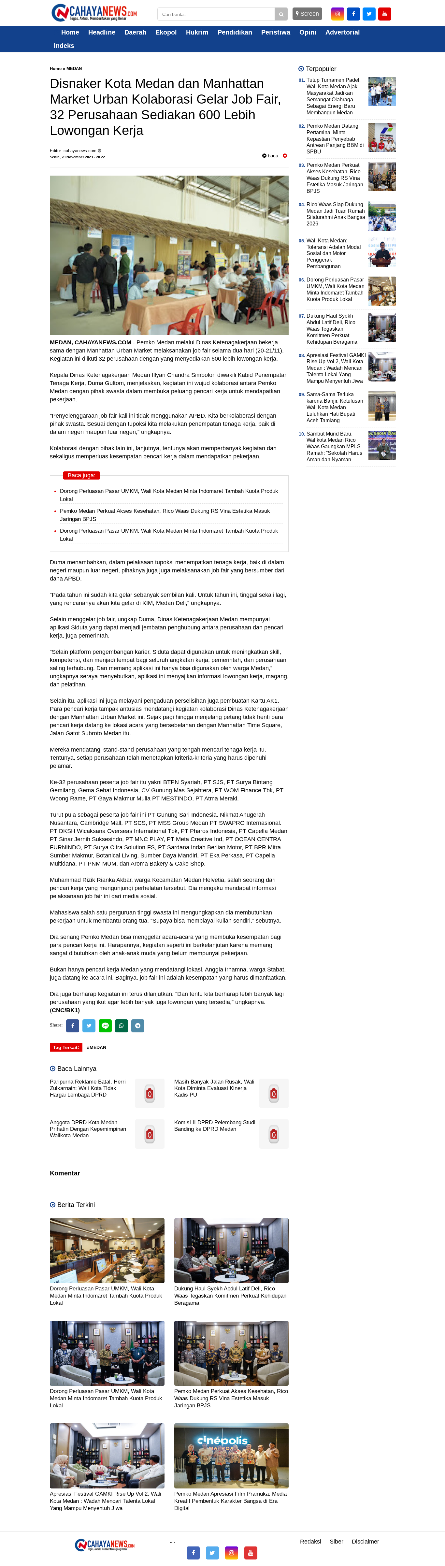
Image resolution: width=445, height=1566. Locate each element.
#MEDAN (96, 1047)
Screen (309, 13)
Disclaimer (365, 1541)
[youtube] (384, 14)
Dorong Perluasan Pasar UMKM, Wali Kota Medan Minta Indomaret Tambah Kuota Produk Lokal (106, 1296)
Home (69, 32)
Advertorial (342, 32)
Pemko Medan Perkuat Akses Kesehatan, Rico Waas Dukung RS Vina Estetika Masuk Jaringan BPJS (231, 1398)
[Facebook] (72, 1025)
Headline (101, 32)
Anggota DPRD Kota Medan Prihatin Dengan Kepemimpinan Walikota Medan (88, 1129)
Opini (307, 32)
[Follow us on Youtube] (250, 1552)
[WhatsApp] (121, 1025)
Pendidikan (235, 32)
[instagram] (337, 14)
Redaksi (310, 1541)
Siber (336, 1541)
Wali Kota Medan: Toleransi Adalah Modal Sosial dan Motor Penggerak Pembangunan (334, 253)
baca (272, 155)
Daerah (135, 32)
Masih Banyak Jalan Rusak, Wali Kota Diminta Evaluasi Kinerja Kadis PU (214, 1088)
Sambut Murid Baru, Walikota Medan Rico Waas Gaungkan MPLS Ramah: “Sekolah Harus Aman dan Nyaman (334, 447)
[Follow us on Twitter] (212, 1552)
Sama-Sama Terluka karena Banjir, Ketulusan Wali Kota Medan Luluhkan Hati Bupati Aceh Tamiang (335, 407)
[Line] (105, 1025)
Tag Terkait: (66, 1047)
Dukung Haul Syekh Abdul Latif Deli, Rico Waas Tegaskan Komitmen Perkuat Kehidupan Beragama (230, 1296)
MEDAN (74, 68)
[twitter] (369, 14)
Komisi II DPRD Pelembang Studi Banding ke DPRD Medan (214, 1125)
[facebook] (353, 14)
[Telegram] (137, 1025)
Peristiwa (275, 32)
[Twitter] (88, 1025)
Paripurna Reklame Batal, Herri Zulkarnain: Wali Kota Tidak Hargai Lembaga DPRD (88, 1088)
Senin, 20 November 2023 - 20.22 (77, 157)
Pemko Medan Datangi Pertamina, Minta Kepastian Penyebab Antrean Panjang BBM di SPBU (335, 139)
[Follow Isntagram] (231, 1552)
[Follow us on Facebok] (193, 1552)
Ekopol (166, 32)
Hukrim (197, 32)
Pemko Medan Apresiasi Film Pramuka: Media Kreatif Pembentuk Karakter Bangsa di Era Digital (230, 1501)
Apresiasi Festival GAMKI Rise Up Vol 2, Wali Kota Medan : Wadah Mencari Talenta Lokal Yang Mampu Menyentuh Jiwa (105, 1501)
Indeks (64, 45)
